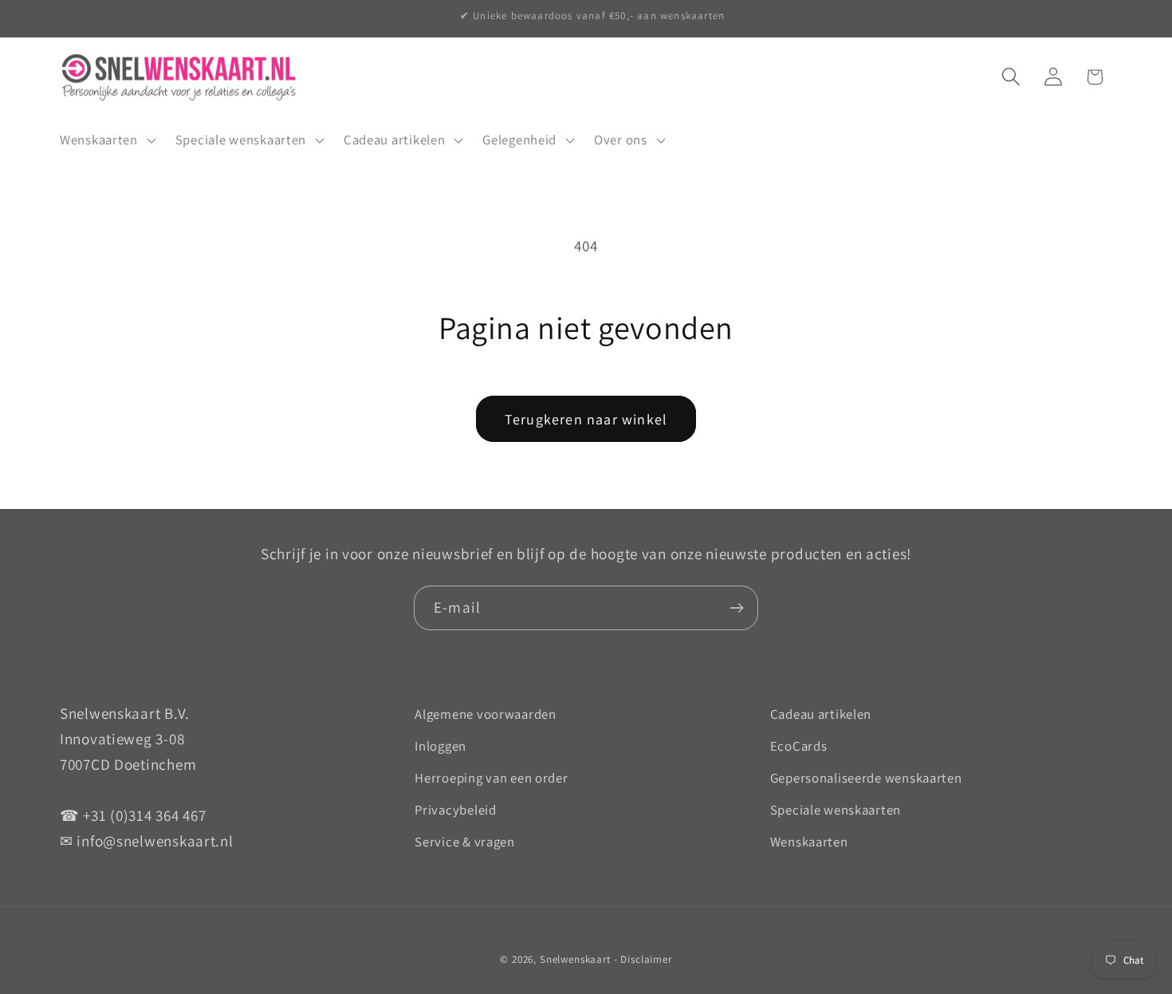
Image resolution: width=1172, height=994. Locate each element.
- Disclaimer (643, 959)
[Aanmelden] (736, 608)
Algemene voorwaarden (485, 714)
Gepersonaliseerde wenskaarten (866, 778)
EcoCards (799, 746)
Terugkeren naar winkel (586, 419)
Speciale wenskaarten (835, 809)
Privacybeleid (455, 809)
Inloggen (440, 746)
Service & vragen (465, 841)
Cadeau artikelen (821, 714)
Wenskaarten (809, 841)
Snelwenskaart (575, 959)
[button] (106, 140)
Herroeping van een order (491, 778)
